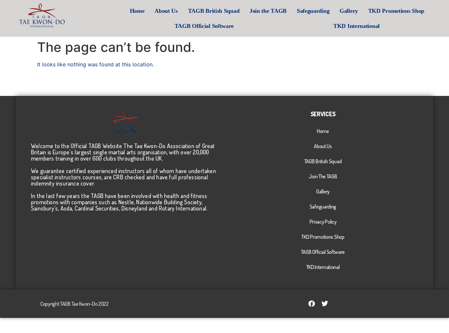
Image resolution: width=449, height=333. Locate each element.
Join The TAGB (323, 176)
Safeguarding (313, 11)
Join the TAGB (268, 11)
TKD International (356, 26)
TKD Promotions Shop (396, 11)
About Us (166, 11)
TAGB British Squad (214, 11)
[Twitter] (324, 303)
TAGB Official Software (204, 26)
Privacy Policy (323, 221)
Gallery (349, 11)
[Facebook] (311, 303)
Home (137, 11)
